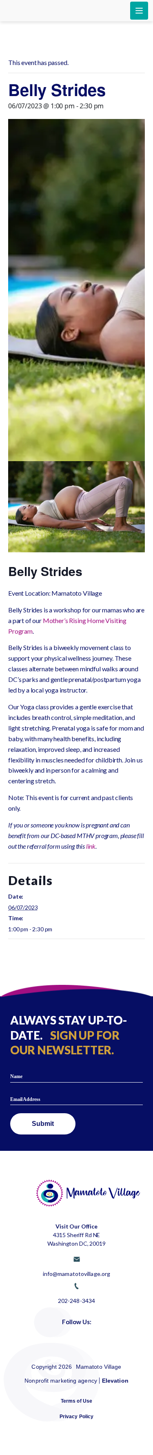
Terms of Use (76, 1401)
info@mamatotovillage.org (76, 1273)
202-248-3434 (76, 1300)
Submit (43, 1123)
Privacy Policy (76, 1416)
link (90, 846)
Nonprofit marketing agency (60, 1380)
